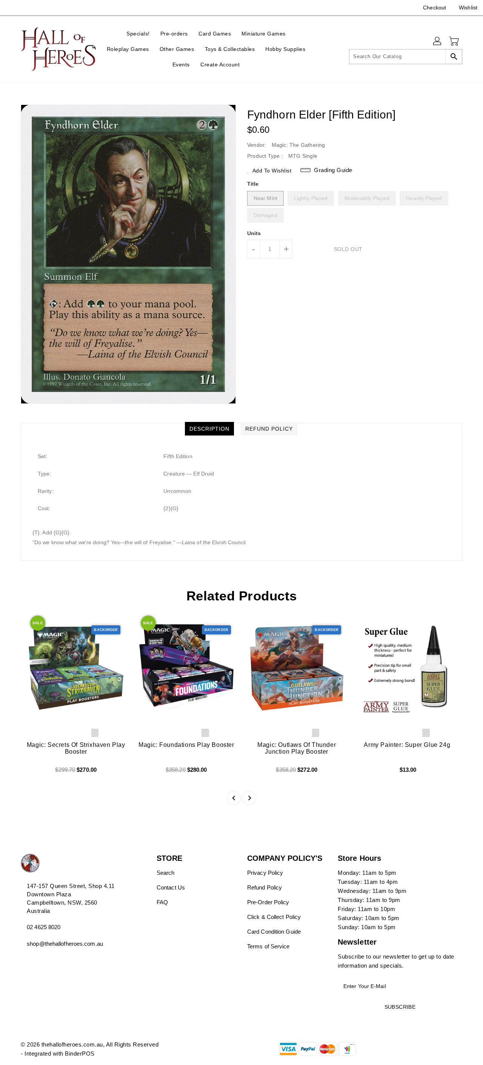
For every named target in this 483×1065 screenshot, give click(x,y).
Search (166, 873)
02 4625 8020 (43, 927)
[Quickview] (32, 772)
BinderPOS (80, 1053)
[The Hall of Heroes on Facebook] (12, 7)
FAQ (162, 902)
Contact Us (171, 887)
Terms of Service (268, 946)
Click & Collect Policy (274, 917)
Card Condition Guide (274, 931)
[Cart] (454, 41)
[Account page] (437, 41)
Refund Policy (264, 887)
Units (254, 233)
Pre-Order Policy (268, 902)
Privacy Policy (265, 873)
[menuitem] (138, 33)
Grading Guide (333, 170)
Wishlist (468, 8)
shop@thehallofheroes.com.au (65, 943)
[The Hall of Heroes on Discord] (26, 7)
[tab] (209, 429)
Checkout (434, 8)
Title (253, 184)
